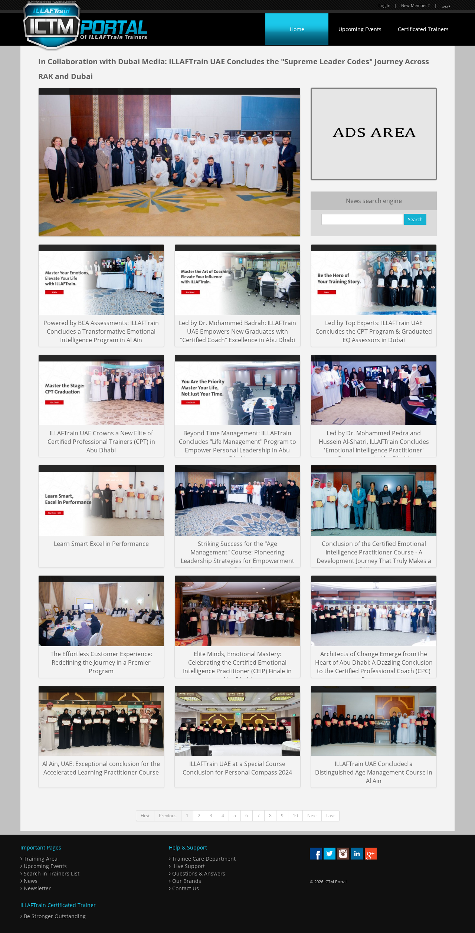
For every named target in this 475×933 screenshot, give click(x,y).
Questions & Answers (198, 873)
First (145, 815)
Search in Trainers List (50, 873)
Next (312, 815)
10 (295, 815)
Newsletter (36, 888)
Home (297, 29)
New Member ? (415, 5)
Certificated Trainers (423, 29)
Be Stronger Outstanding (54, 916)
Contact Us (185, 888)
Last (330, 815)
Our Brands (186, 880)
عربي (446, 5)
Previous (168, 815)
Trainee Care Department (203, 858)
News (29, 880)
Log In (384, 5)
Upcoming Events (359, 29)
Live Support (189, 866)
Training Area (40, 858)
